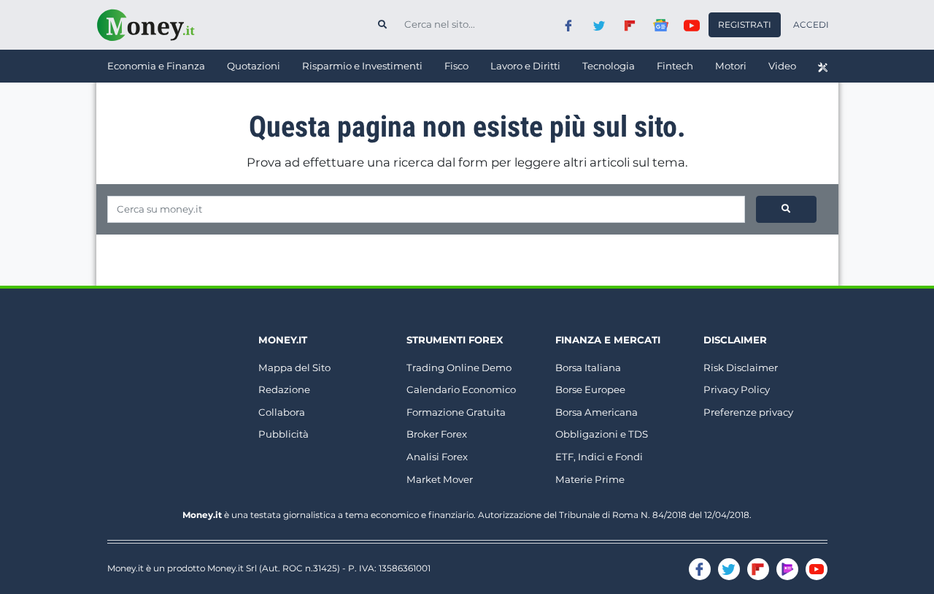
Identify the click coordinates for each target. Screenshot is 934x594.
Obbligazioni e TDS (601, 434)
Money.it (282, 340)
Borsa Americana (596, 412)
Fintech (675, 66)
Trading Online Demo (459, 367)
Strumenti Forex (454, 340)
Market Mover (439, 479)
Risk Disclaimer (740, 367)
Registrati (744, 24)
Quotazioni (253, 66)
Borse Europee (590, 389)
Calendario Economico (461, 389)
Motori (730, 66)
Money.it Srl (232, 568)
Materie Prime (590, 479)
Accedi (811, 24)
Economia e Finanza (156, 66)
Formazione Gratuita (456, 412)
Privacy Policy (736, 389)
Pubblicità (283, 434)
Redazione (284, 389)
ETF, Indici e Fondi (599, 456)
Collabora (281, 412)
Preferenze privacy (748, 412)
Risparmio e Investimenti (362, 66)
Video (782, 66)
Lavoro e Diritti (525, 66)
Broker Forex (436, 434)
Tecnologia (608, 66)
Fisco (456, 66)
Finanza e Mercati (607, 340)
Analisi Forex (437, 456)
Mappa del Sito (294, 367)
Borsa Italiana (588, 367)
